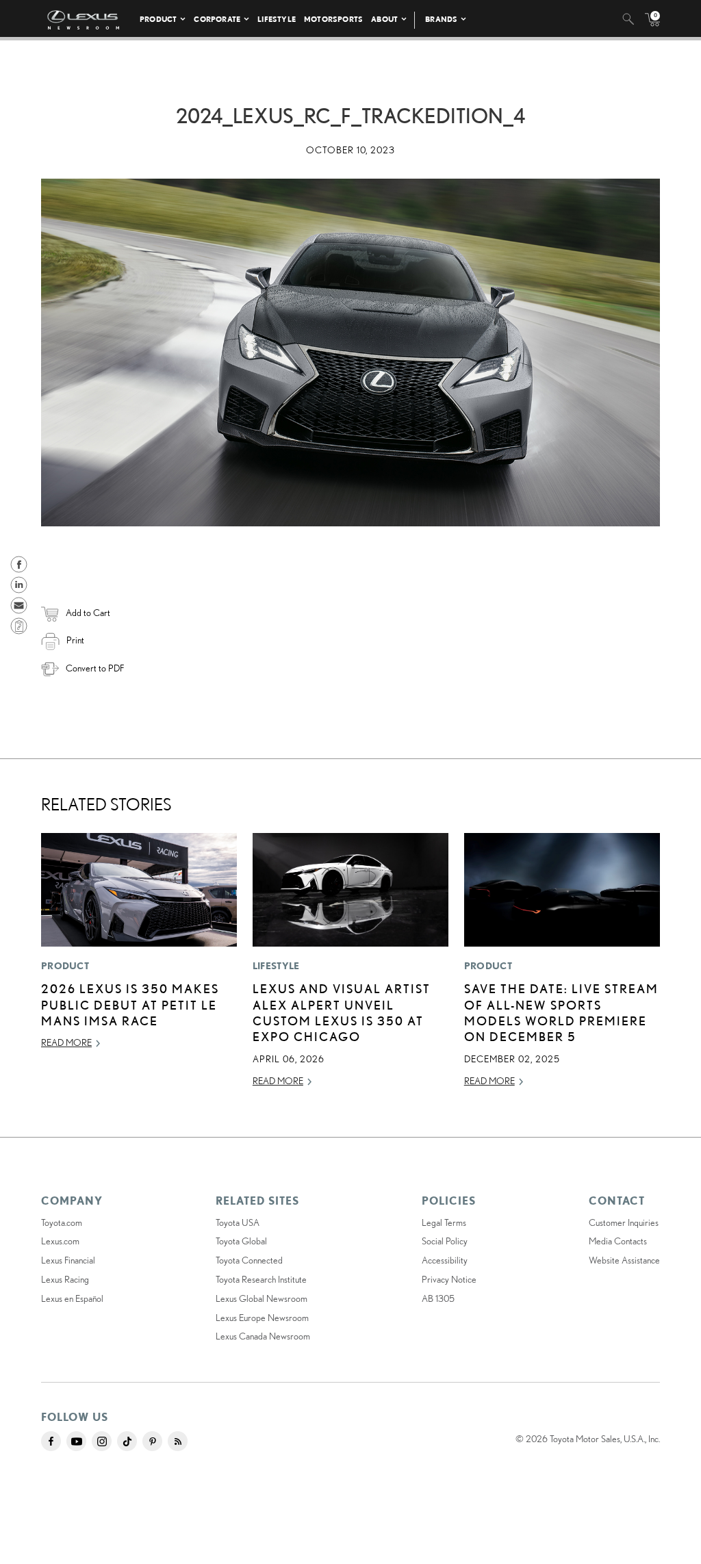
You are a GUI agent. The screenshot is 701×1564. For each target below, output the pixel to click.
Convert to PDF (95, 668)
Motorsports (333, 18)
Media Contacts (618, 1240)
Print (75, 639)
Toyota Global (241, 1240)
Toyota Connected (249, 1260)
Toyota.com (61, 1222)
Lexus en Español (72, 1298)
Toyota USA (237, 1222)
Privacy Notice (449, 1279)
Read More (66, 1042)
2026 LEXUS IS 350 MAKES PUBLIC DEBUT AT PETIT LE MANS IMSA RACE (130, 1004)
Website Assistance (624, 1260)
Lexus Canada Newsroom (263, 1336)
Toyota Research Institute (261, 1279)
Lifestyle (276, 18)
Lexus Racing (65, 1279)
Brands (441, 18)
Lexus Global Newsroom (261, 1298)
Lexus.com (60, 1240)
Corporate (217, 18)
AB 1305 (438, 1298)
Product (158, 18)
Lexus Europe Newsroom (262, 1317)
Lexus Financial (68, 1260)
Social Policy (445, 1240)
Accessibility (445, 1260)
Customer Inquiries (624, 1222)
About (384, 18)
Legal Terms (444, 1222)
